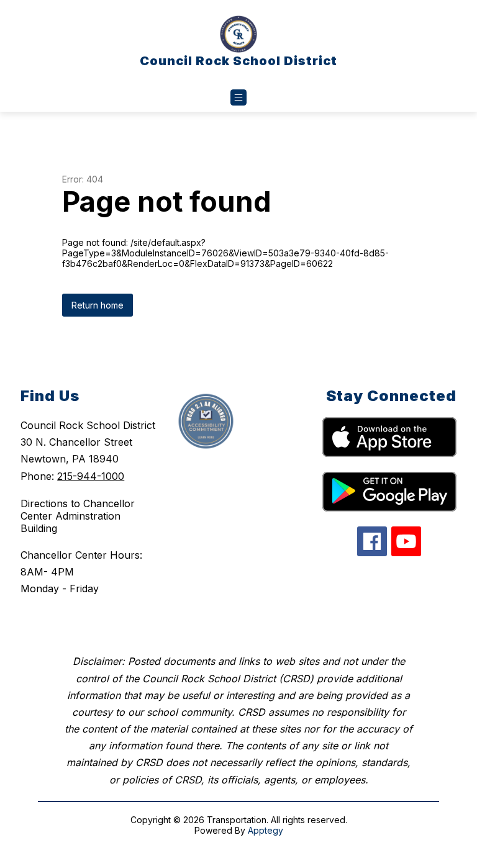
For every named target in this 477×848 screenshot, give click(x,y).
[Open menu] (238, 97)
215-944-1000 (90, 476)
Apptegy (265, 830)
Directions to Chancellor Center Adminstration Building (77, 516)
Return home (97, 305)
